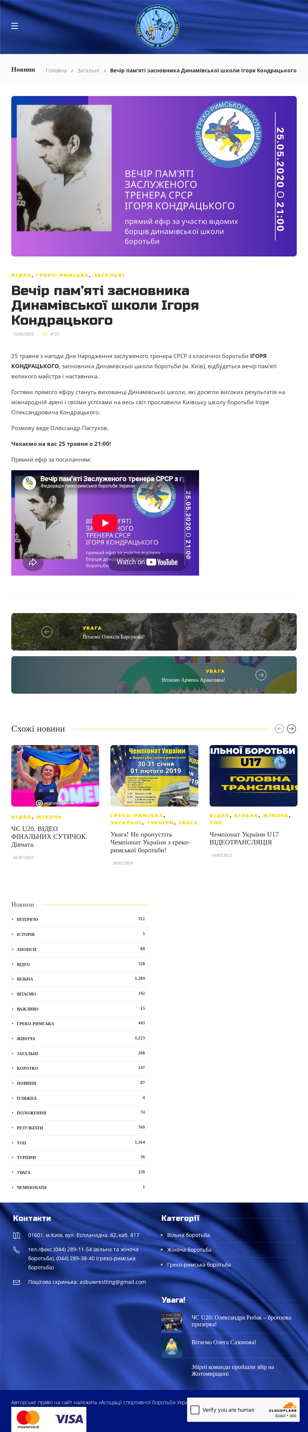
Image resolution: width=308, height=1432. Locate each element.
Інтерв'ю (81, 919)
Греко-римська (62, 275)
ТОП (216, 822)
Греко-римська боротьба (199, 1264)
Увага (92, 628)
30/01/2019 (123, 863)
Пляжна (81, 1098)
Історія (81, 934)
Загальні (88, 70)
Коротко (81, 1068)
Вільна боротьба (188, 1235)
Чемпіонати (81, 1187)
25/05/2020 (24, 334)
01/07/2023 (24, 857)
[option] (55, 806)
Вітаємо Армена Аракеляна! (193, 680)
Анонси (81, 949)
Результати (81, 1127)
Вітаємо (81, 993)
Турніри (160, 822)
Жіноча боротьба (189, 1249)
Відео (21, 275)
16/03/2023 (222, 855)
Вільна (246, 815)
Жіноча (49, 817)
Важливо (81, 1008)
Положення (81, 1112)
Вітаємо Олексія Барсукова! (114, 637)
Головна (56, 70)
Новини (81, 1083)
